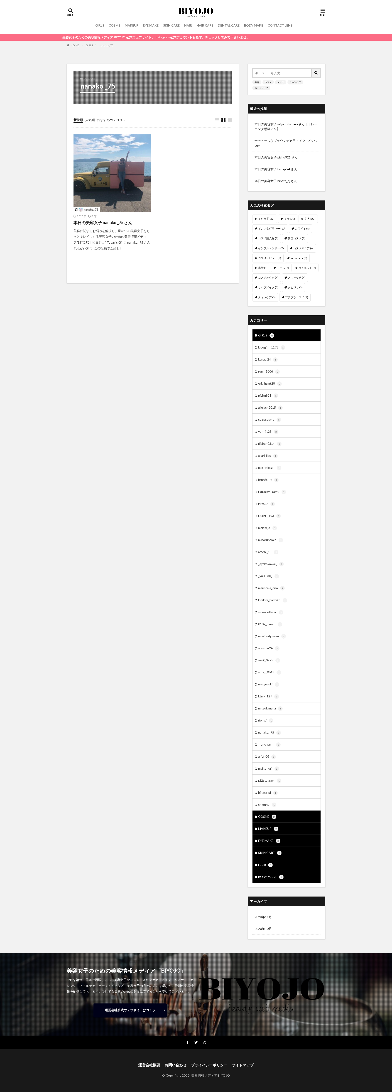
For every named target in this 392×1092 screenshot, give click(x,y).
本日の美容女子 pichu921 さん (276, 157)
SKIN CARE (171, 25)
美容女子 (266, 218)
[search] (316, 73)
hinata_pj (267, 792)
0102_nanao (269, 624)
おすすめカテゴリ (109, 120)
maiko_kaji (267, 768)
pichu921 (267, 395)
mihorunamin (270, 540)
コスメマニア (303, 248)
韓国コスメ (296, 238)
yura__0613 (268, 672)
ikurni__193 (268, 516)
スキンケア (295, 82)
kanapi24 (267, 359)
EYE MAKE (151, 25)
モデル (283, 267)
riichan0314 (269, 443)
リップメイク (268, 287)
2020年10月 (263, 929)
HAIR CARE (204, 25)
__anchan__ (268, 744)
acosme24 (268, 648)
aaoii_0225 (268, 660)
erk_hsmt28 (269, 383)
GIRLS (99, 25)
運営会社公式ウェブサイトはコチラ (130, 1010)
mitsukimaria (269, 708)
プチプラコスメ (296, 297)
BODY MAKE (253, 25)
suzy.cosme (268, 419)
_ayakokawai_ (270, 564)
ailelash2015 (269, 407)
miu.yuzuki (268, 684)
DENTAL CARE (229, 25)
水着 (262, 267)
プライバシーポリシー (209, 1065)
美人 (309, 218)
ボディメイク (261, 87)
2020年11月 (263, 917)
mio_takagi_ (269, 467)
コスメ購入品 (268, 238)
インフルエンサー (271, 248)
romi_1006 (268, 371)
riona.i (265, 720)
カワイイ (302, 228)
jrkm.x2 (265, 504)
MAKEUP (131, 25)
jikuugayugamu (271, 492)
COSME (114, 25)
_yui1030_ (267, 576)
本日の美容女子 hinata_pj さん (276, 181)
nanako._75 (106, 45)
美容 (257, 82)
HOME (75, 45)
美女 (289, 218)
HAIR (188, 25)
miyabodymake (271, 636)
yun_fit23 (267, 431)
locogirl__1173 (271, 347)
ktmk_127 (267, 696)
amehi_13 (267, 552)
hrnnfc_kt (267, 480)
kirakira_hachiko (272, 600)
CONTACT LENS (280, 25)
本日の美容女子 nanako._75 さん (103, 222)
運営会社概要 (149, 1065)
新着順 (78, 120)
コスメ (268, 82)
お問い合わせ (175, 1065)
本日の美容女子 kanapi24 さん (276, 169)
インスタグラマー (271, 228)
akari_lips (267, 455)
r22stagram (269, 780)
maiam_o (266, 528)
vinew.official (270, 612)
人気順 (90, 120)
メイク (280, 82)
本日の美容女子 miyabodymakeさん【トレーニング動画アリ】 (286, 126)
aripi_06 (266, 756)
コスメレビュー (269, 258)
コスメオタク (268, 277)
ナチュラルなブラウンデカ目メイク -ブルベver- (286, 143)
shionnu (266, 804)
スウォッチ (296, 277)
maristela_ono (270, 588)
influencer (299, 258)
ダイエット (307, 267)
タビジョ (295, 287)
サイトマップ (243, 1065)
